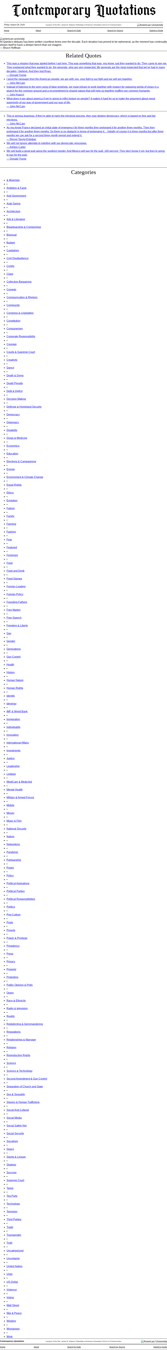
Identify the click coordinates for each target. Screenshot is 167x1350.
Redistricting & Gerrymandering (25, 1024)
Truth (9, 1242)
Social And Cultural (18, 1110)
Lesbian (11, 774)
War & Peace (14, 1313)
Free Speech (14, 617)
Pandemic (12, 852)
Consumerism (15, 328)
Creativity (12, 359)
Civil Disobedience (18, 258)
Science (11, 1063)
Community (13, 305)
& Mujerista (13, 180)
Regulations (14, 1031)
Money (10, 813)
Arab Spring (13, 203)
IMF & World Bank (17, 711)
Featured (12, 547)
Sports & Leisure (16, 1156)
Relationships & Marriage (21, 1039)
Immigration (13, 719)
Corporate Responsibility (21, 336)
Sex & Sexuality (16, 1094)
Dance (10, 367)
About (38, 30)
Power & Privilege (17, 938)
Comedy (11, 289)
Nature (10, 836)
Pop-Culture (14, 914)
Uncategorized (15, 1250)
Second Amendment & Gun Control (27, 1078)
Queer (10, 992)
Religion (11, 1047)
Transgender (14, 1235)
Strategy (11, 1164)
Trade (10, 1227)
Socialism (12, 1141)
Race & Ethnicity (16, 1000)
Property (11, 969)
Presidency (13, 945)
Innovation (13, 735)
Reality (11, 1016)
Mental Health (15, 789)
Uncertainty (13, 1258)
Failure (11, 508)
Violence (12, 1289)
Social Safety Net (17, 1125)
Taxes (10, 1188)
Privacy (11, 961)
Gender (11, 641)
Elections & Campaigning (21, 461)
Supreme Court (15, 1180)
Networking (13, 844)
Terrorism (12, 1211)
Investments (13, 750)
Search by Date (74, 30)
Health (10, 664)
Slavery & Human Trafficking (23, 1102)
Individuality (13, 727)
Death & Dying (15, 375)
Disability (12, 430)
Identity (11, 695)
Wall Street (13, 1305)
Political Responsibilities (21, 899)
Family (10, 516)
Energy (11, 469)
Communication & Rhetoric (22, 297)
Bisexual (12, 234)
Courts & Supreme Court (21, 352)
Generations (14, 649)
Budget (11, 242)
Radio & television (17, 1008)
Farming (11, 524)
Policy (10, 875)
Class (10, 274)
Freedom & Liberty (17, 625)
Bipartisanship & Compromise (24, 227)
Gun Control (14, 656)
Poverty (11, 930)
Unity (10, 1274)
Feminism (12, 555)
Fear (9, 539)
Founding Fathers (17, 602)
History (11, 672)
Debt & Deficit (15, 391)
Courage (12, 344)
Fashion (11, 531)
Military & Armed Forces (20, 797)
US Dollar (12, 1281)
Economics (13, 445)
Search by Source (115, 30)
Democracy (13, 414)
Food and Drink (15, 570)
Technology (13, 1203)
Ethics (10, 492)
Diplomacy (13, 422)
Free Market (13, 610)
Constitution (13, 320)
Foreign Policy (15, 594)
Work (10, 1336)
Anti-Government (16, 195)
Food (10, 563)
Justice (11, 758)
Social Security (15, 1133)
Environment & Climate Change (25, 477)
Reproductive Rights (18, 1055)
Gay (9, 633)
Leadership (13, 766)
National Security (16, 828)
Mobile (10, 805)
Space (10, 1149)
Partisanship (14, 860)
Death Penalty (15, 383)
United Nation (15, 1266)
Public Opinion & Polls (20, 985)
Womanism (13, 1328)
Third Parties (14, 1219)
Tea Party (12, 1196)
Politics (11, 906)
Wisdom (11, 1321)
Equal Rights (14, 484)
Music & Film (14, 820)
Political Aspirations (18, 883)
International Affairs (18, 742)
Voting (10, 1297)
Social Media (14, 1117)
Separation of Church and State (25, 1086)
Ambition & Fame (17, 188)
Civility (10, 266)
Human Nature (15, 680)
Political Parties (16, 891)
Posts (10, 922)
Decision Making (16, 399)
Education (12, 453)
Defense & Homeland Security (24, 406)
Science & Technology (19, 1071)
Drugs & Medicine (17, 438)
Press (10, 953)
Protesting (12, 977)
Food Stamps (14, 578)
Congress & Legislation (20, 313)
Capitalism (13, 250)
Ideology (11, 703)
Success (11, 1172)
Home (6, 30)
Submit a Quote (156, 30)
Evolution (12, 500)
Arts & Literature (16, 219)
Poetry (10, 867)
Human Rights (15, 688)
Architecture (13, 211)
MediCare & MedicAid (19, 781)
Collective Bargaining (19, 281)
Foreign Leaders (16, 586)
